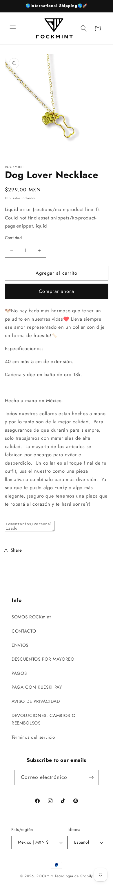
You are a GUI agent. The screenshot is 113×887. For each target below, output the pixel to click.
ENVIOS (20, 645)
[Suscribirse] (91, 777)
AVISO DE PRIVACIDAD (36, 701)
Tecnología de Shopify (74, 876)
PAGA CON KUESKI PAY (37, 687)
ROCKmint (45, 876)
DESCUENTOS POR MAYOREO (43, 659)
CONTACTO (24, 631)
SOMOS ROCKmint (31, 617)
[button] (13, 28)
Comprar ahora (56, 291)
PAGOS (19, 673)
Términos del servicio (33, 737)
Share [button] (16, 550)
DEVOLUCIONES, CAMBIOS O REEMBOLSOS (43, 719)
